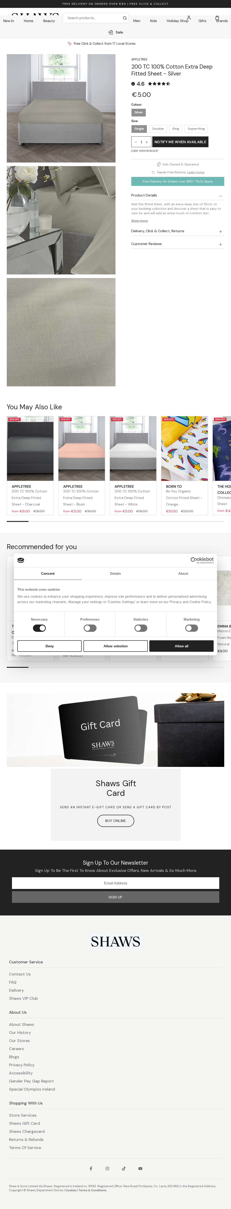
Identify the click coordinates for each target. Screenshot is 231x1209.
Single (139, 129)
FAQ (12, 982)
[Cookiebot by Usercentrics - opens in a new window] (194, 560)
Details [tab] (115, 573)
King (175, 129)
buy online (115, 820)
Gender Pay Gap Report (31, 1081)
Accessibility (21, 1073)
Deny (50, 646)
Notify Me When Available (180, 142)
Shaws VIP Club (23, 998)
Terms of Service (25, 1147)
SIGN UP (116, 897)
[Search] (125, 18)
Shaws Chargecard (27, 1131)
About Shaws (21, 1024)
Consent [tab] (48, 573)
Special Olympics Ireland (32, 1089)
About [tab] (183, 573)
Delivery (16, 990)
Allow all (181, 646)
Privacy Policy (22, 1065)
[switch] (90, 628)
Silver (138, 112)
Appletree (139, 59)
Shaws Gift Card (24, 1123)
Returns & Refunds (26, 1139)
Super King (196, 129)
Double (158, 129)
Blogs (14, 1057)
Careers (16, 1048)
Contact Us (20, 974)
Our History (20, 1032)
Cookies (71, 1190)
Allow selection (116, 646)
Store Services (23, 1115)
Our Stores (19, 1040)
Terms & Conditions (92, 1190)
